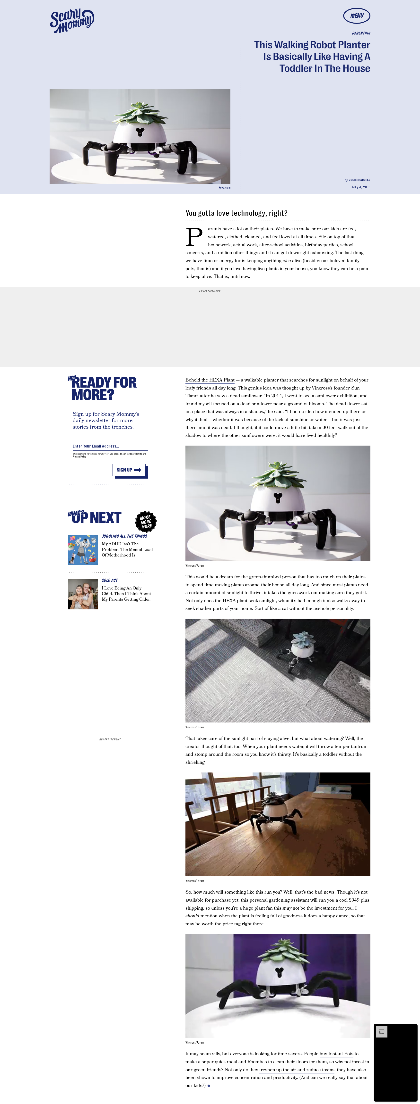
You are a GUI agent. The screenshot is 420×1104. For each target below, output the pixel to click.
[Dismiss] (412, 1028)
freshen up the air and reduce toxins (296, 1070)
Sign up (124, 470)
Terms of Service (134, 454)
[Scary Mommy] (72, 21)
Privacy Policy (79, 456)
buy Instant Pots (336, 1054)
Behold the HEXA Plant (210, 380)
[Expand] (379, 1028)
